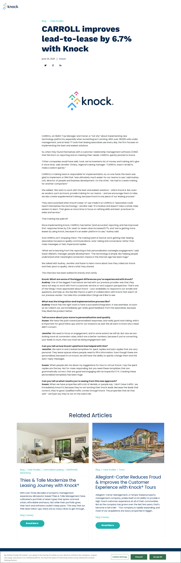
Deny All (139, 557)
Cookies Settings (119, 557)
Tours (122, 470)
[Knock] (11, 6)
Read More (32, 523)
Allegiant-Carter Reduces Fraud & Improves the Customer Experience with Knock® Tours (128, 482)
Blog (44, 21)
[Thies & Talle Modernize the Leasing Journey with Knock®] (53, 446)
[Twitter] (45, 65)
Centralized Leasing (53, 470)
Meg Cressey (27, 515)
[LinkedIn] (60, 65)
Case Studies (56, 21)
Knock (62, 59)
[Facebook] (53, 65)
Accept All (157, 557)
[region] (90, 557)
